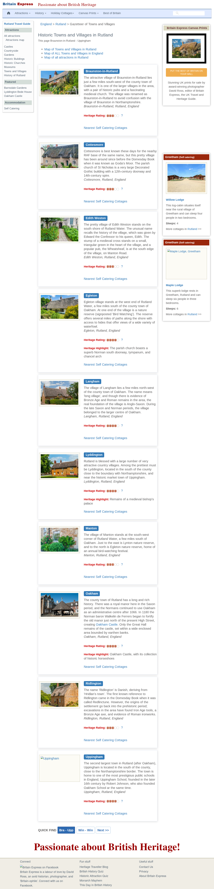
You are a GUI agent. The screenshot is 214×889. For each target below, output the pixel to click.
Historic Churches (14, 62)
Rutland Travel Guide (17, 23)
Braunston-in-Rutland (102, 71)
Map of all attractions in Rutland (66, 57)
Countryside (11, 50)
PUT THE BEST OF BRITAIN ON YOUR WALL (186, 72)
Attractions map (15, 39)
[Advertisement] (17, 163)
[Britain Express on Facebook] (39, 867)
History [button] (40, 13)
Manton (91, 528)
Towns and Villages (15, 71)
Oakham (92, 593)
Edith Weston (96, 218)
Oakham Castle (106, 624)
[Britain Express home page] (17, 4)
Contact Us (146, 867)
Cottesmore (94, 144)
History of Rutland (14, 75)
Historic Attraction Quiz (94, 876)
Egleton (91, 295)
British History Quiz (92, 871)
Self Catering (11, 108)
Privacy (143, 871)
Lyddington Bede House (18, 91)
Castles (8, 46)
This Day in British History (96, 885)
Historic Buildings (14, 58)
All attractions (12, 35)
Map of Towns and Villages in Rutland (70, 49)
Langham (92, 381)
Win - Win (85, 830)
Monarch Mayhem (91, 880)
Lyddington (94, 454)
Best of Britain (112, 13)
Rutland (60, 24)
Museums (10, 67)
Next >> (103, 830)
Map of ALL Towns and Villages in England (73, 53)
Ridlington (93, 683)
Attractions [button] (22, 13)
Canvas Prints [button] (88, 13)
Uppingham (94, 757)
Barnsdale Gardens (15, 87)
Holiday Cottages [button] (61, 13)
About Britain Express (152, 876)
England (46, 24)
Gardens (9, 54)
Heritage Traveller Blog (94, 867)
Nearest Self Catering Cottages (105, 128)
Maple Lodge (174, 285)
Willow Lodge (175, 199)
